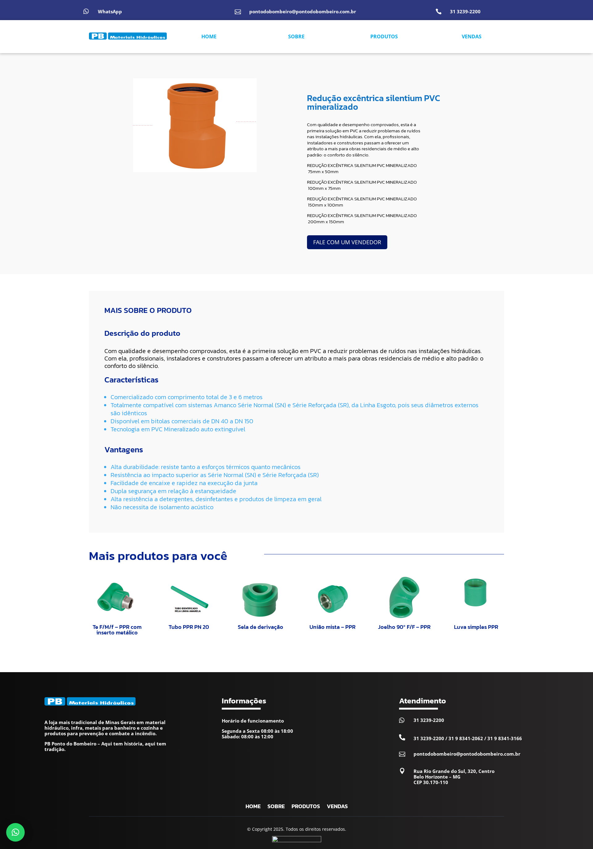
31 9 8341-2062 (465, 738)
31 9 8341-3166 (504, 738)
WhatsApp (110, 11)
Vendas (337, 807)
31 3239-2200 (465, 11)
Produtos (306, 807)
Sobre (276, 807)
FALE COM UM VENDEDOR (347, 242)
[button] (15, 832)
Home (253, 807)
